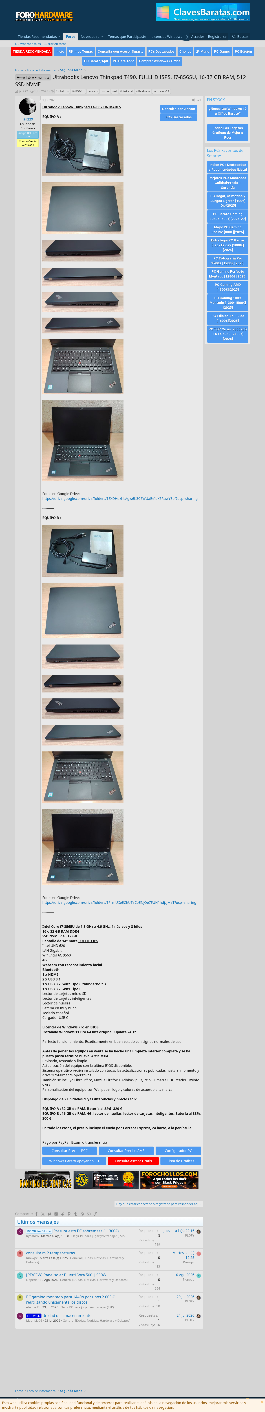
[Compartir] (193, 100)
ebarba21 (33, 1307)
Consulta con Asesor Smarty (120, 51)
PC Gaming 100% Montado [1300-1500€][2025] (228, 303)
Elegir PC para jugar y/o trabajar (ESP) (98, 1236)
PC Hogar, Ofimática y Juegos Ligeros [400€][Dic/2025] (227, 201)
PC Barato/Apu (96, 61)
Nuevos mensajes (28, 44)
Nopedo (31, 1280)
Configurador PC (178, 1150)
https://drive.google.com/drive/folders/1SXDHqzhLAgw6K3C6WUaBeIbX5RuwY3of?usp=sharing (120, 498)
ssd (114, 91)
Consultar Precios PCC (70, 1150)
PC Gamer (222, 51)
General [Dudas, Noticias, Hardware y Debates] (94, 1280)
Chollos (185, 51)
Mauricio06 (34, 1320)
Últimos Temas (81, 51)
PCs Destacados (161, 51)
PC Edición (243, 51)
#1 (199, 100)
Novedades (90, 36)
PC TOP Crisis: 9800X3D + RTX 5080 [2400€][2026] (228, 334)
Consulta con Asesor (178, 109)
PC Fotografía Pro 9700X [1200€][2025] (227, 260)
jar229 (23, 91)
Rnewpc (31, 1258)
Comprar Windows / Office (159, 61)
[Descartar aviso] (261, 1402)
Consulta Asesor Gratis (133, 1161)
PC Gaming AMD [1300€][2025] (228, 287)
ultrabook (143, 91)
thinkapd (126, 91)
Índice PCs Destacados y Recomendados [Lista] (228, 167)
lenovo (93, 91)
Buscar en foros (55, 44)
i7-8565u (78, 91)
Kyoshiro (32, 1236)
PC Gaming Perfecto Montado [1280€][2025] (227, 273)
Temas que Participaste (127, 36)
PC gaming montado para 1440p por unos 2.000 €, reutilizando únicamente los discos (71, 1299)
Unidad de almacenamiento (67, 1315)
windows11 (161, 91)
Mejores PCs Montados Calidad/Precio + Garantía (227, 183)
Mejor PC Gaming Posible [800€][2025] (227, 229)
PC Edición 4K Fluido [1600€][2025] (227, 318)
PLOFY (189, 1235)
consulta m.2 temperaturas (50, 1252)
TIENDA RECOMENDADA (32, 51)
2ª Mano (202, 51)
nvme (105, 91)
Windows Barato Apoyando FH (74, 1161)
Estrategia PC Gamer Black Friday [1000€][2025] (227, 245)
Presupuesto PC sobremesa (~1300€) (86, 1230)
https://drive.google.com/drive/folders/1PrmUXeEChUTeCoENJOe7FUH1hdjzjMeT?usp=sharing (119, 902)
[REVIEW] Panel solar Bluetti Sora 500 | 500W (66, 1274)
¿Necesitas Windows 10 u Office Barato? (228, 111)
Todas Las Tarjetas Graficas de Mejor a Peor (227, 133)
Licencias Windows (167, 36)
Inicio (60, 51)
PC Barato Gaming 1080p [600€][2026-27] (228, 216)
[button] (39, 37)
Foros (70, 36)
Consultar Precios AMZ (126, 1150)
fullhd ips (62, 91)
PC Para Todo (123, 61)
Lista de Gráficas (180, 1161)
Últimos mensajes (38, 1221)
